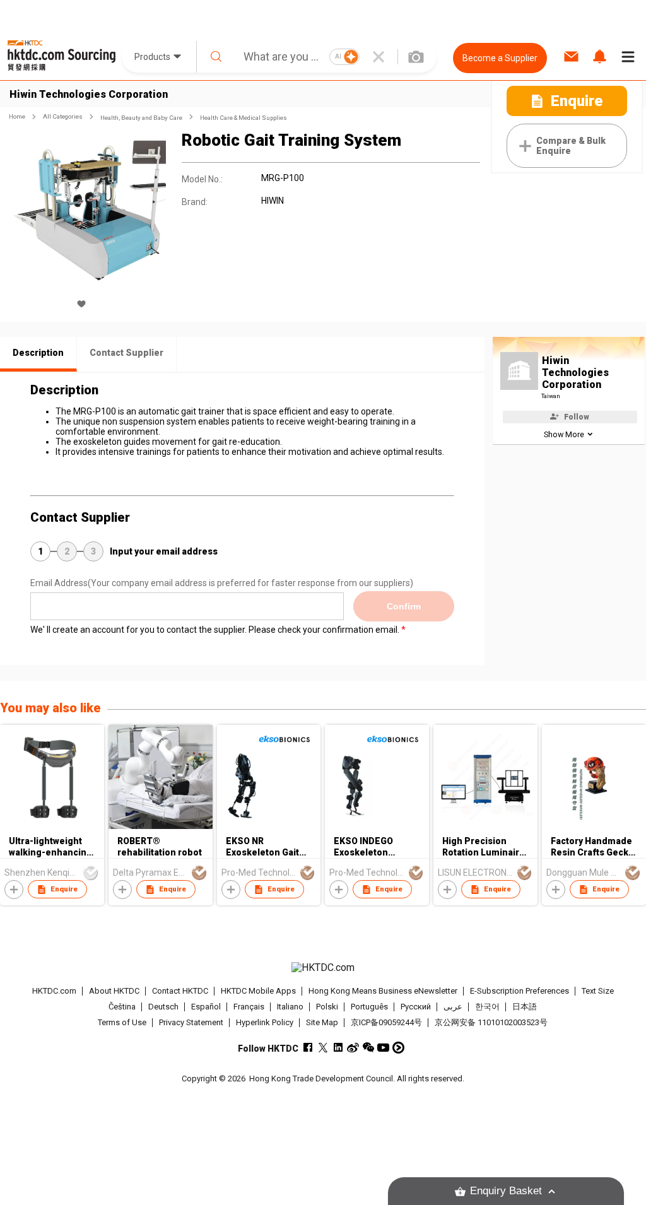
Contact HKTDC (180, 991)
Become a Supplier (499, 58)
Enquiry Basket (506, 1191)
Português (369, 1006)
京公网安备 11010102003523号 (491, 1022)
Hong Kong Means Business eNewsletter (382, 991)
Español (206, 1006)
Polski (327, 1006)
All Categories (63, 116)
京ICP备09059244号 (386, 1022)
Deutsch (163, 1006)
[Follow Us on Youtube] (383, 1048)
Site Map (322, 1022)
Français (248, 1006)
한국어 (487, 1006)
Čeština (122, 1006)
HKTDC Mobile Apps (258, 991)
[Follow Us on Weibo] (353, 1048)
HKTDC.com (54, 991)
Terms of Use (122, 1022)
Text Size (598, 991)
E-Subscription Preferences (519, 991)
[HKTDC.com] (323, 967)
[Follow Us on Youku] (398, 1048)
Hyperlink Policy (264, 1022)
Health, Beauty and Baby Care (141, 117)
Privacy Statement (191, 1022)
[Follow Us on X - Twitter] (323, 1048)
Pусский (416, 1006)
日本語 (524, 1006)
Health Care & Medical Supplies (243, 117)
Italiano (290, 1006)
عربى (452, 1006)
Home (17, 116)
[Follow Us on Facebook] (308, 1048)
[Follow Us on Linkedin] (338, 1048)
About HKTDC (114, 991)
